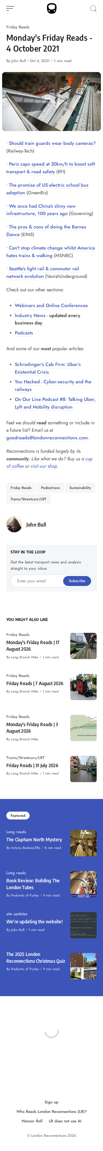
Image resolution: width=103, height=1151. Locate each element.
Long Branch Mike (24, 657)
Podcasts (24, 332)
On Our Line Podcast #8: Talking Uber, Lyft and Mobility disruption (55, 403)
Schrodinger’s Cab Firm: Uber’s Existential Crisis (48, 368)
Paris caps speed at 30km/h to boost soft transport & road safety (50, 168)
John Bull (18, 60)
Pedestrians (50, 487)
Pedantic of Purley (25, 895)
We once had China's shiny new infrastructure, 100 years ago (41, 210)
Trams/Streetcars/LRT (28, 499)
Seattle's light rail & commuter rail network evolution (42, 272)
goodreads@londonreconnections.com (47, 437)
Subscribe (77, 580)
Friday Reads (17, 27)
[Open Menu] (10, 8)
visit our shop (44, 466)
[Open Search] (93, 8)
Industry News (30, 315)
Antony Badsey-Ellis (25, 847)
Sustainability (80, 487)
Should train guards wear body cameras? (52, 143)
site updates (16, 914)
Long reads (16, 832)
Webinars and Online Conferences (51, 305)
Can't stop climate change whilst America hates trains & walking (50, 252)
